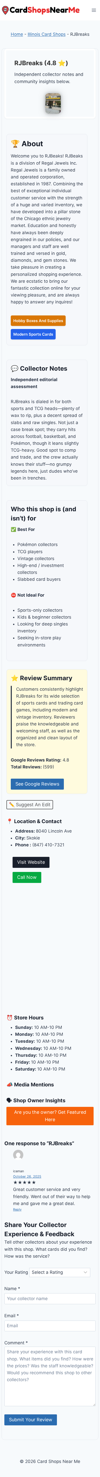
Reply (17, 1209)
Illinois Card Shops (47, 34)
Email (11, 1315)
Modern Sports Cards (33, 334)
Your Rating (16, 1272)
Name (12, 1288)
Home (17, 34)
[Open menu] (93, 10)
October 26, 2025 (27, 1176)
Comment (16, 1342)
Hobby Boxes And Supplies (38, 320)
